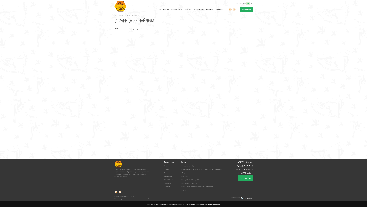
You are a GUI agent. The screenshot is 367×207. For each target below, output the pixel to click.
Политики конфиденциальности (211, 204)
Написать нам (246, 9)
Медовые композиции (189, 173)
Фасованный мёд (187, 166)
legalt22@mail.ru (245, 173)
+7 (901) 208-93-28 (244, 169)
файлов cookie (186, 204)
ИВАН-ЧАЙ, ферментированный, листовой (197, 186)
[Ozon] (234, 9)
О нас (159, 9)
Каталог (166, 9)
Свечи (183, 190)
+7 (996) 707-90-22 (244, 166)
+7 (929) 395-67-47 (244, 162)
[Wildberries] (230, 9)
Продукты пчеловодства (190, 180)
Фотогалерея (199, 9)
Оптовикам (188, 9)
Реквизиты (210, 9)
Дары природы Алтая (189, 183)
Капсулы (184, 176)
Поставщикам (176, 9)
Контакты (219, 9)
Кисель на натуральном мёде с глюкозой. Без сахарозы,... (202, 169)
